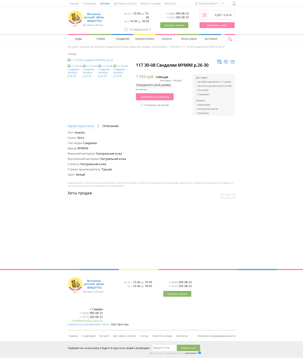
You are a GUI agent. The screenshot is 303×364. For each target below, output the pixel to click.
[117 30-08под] (75, 76)
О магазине (89, 3)
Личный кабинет (208, 3)
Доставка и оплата (125, 3)
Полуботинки (144, 38)
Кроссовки (189, 38)
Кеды (78, 38)
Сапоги (167, 38)
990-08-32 (177, 13)
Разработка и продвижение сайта (88, 324)
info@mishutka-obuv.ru (87, 321)
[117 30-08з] (90, 76)
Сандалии (122, 38)
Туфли (100, 38)
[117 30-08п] (105, 76)
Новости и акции (150, 3)
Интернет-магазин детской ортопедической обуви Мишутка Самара (109, 46)
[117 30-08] (90, 60)
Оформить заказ (217, 25)
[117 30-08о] (120, 76)
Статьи (144, 336)
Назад (72, 54)
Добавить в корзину (155, 97)
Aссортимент (160, 46)
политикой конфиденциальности (168, 353)
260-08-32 (177, 17)
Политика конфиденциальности (216, 336)
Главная (74, 3)
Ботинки (211, 38)
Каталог (105, 3)
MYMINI (175, 46)
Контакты (170, 3)
